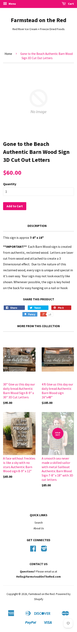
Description (37, 226)
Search (38, 522)
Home (8, 54)
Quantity (9, 184)
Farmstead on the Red (38, 20)
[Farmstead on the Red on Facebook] (33, 550)
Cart (70, 4)
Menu (12, 4)
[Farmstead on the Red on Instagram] (44, 550)
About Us (38, 528)
